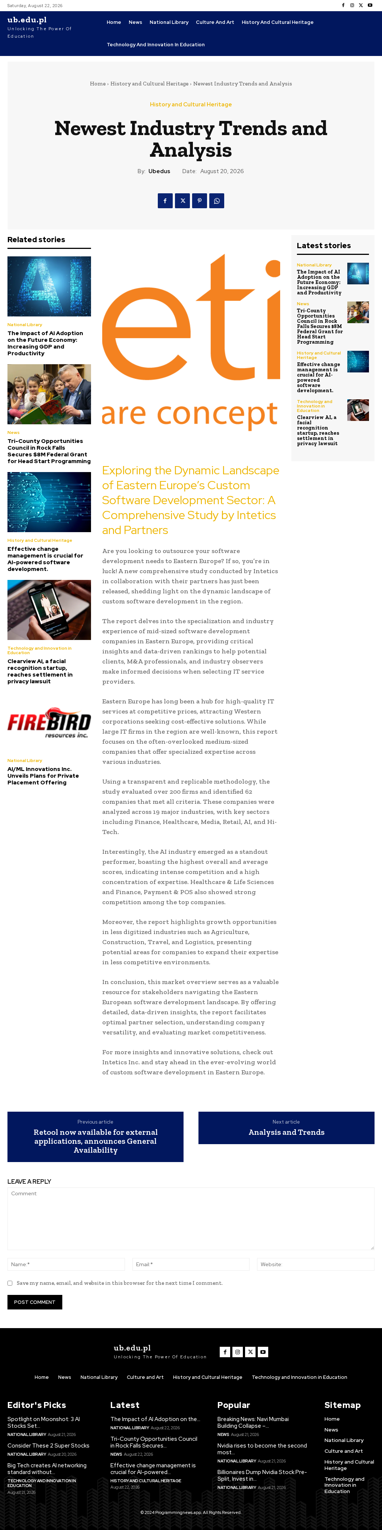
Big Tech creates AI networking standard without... (47, 1469)
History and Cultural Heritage (149, 83)
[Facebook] (343, 5)
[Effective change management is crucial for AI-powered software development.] (49, 502)
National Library (25, 324)
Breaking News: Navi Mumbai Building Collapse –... (253, 1422)
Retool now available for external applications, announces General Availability (96, 1141)
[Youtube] (370, 5)
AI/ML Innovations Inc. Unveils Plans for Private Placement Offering (43, 775)
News (13, 432)
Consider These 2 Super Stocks (48, 1445)
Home (98, 83)
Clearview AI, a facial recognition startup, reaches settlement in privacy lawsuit (40, 671)
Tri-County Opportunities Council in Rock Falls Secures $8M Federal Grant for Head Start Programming (49, 451)
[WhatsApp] (216, 200)
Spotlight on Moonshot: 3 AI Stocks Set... (43, 1422)
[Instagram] (352, 5)
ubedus (159, 171)
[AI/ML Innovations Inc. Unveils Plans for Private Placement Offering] (49, 722)
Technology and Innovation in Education (39, 650)
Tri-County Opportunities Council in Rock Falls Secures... (153, 1442)
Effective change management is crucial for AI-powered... (153, 1469)
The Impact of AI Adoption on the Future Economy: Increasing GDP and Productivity (45, 343)
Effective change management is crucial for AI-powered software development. (45, 559)
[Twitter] (361, 5)
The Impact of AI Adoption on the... (155, 1419)
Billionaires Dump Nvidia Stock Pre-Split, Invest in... (262, 1475)
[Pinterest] (199, 200)
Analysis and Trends (286, 1132)
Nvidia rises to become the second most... (262, 1449)
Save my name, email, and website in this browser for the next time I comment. (120, 1283)
